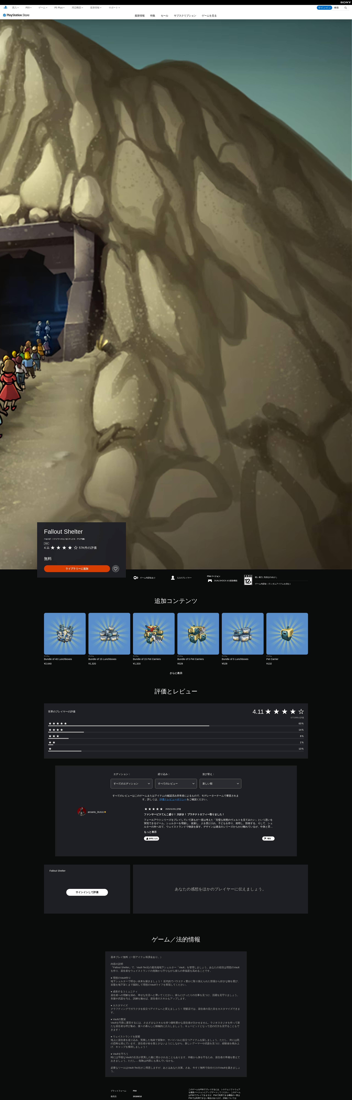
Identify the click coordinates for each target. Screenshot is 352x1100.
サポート (113, 7)
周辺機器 (76, 7)
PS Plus (58, 7)
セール (164, 15)
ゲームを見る (209, 15)
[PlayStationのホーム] (5, 7)
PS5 (28, 7)
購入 (14, 7)
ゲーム (41, 7)
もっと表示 (150, 832)
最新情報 (95, 7)
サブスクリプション (185, 15)
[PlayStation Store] (17, 15)
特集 (152, 15)
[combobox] (131, 783)
